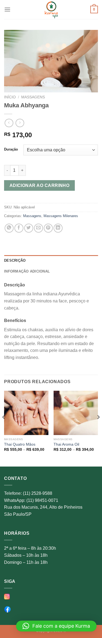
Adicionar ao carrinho (40, 185)
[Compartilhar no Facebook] (18, 228)
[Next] (98, 428)
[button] (56, 626)
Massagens (33, 97)
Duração (11, 149)
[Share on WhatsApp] (9, 228)
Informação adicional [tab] (27, 271)
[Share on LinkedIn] (58, 228)
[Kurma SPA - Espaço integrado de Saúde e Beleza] (51, 9)
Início (10, 97)
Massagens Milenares (61, 216)
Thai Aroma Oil (66, 444)
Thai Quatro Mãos (19, 444)
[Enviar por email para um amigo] (38, 228)
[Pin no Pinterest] (48, 228)
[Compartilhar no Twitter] (28, 228)
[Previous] (4, 428)
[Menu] (7, 9)
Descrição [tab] (15, 260)
